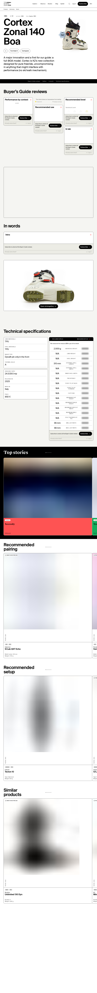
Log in (74, 4)
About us (42, 4)
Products (6, 9)
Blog (56, 4)
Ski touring (12, 9)
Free (5, 16)
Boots (17, 9)
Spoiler (62, 4)
